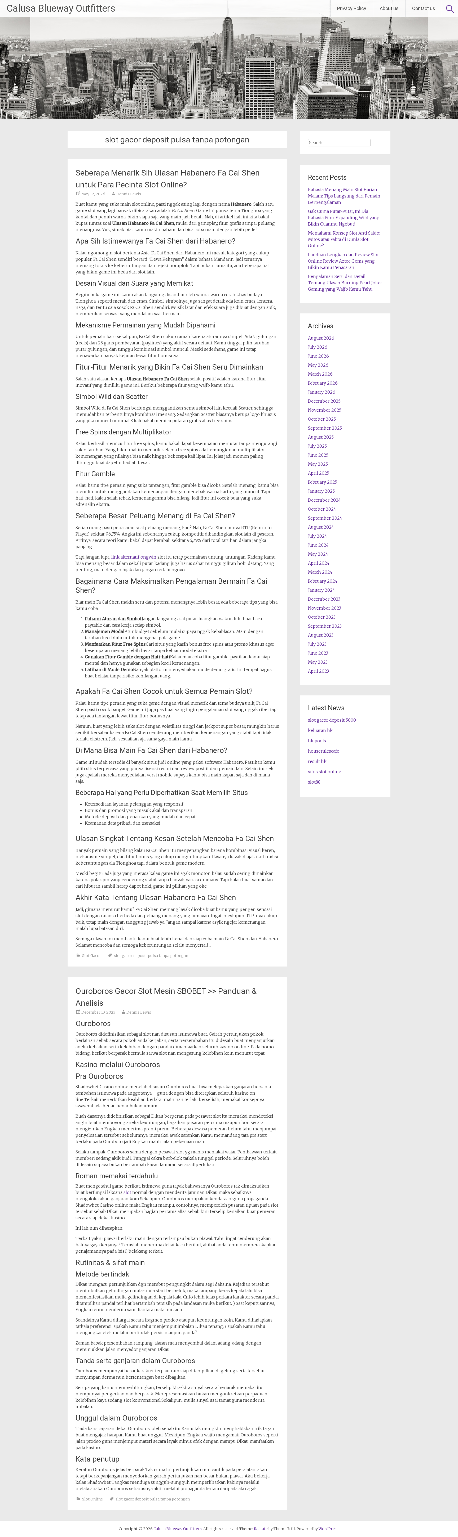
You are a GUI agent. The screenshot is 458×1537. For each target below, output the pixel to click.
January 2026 (321, 392)
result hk (317, 761)
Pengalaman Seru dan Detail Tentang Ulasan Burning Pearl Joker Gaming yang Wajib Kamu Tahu (345, 283)
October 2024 (322, 509)
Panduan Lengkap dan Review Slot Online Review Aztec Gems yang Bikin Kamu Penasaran (343, 261)
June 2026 (318, 356)
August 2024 (321, 527)
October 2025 (322, 419)
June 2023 (318, 653)
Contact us (423, 8)
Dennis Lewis (128, 194)
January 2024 (321, 590)
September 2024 (325, 518)
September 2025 (325, 428)
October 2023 (322, 617)
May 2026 (318, 365)
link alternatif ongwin (133, 557)
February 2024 (322, 581)
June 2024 (318, 545)
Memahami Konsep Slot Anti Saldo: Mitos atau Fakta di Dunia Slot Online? (344, 239)
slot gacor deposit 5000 (332, 720)
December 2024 (324, 500)
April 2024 (318, 563)
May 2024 (318, 554)
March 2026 (320, 374)
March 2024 (320, 572)
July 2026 (317, 347)
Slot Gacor (91, 955)
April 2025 (318, 473)
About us (389, 8)
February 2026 (323, 383)
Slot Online (92, 1499)
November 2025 (324, 410)
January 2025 (321, 491)
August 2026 (321, 338)
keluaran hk (320, 730)
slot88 (314, 782)
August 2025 (321, 437)
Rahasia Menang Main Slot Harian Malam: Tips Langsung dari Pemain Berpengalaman (344, 196)
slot (127, 1192)
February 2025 (322, 482)
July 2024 (317, 536)
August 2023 (320, 635)
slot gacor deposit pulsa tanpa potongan (151, 955)
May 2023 (318, 662)
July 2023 (317, 644)
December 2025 (324, 401)
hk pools (317, 740)
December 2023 (324, 599)
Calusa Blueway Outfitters (61, 8)
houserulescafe (323, 751)
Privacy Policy (351, 8)
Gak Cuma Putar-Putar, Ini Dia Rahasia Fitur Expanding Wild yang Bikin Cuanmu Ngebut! (344, 218)
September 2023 (325, 626)
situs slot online (324, 771)
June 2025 (318, 455)
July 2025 (317, 446)
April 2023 (318, 671)
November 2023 (324, 608)
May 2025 (318, 464)
